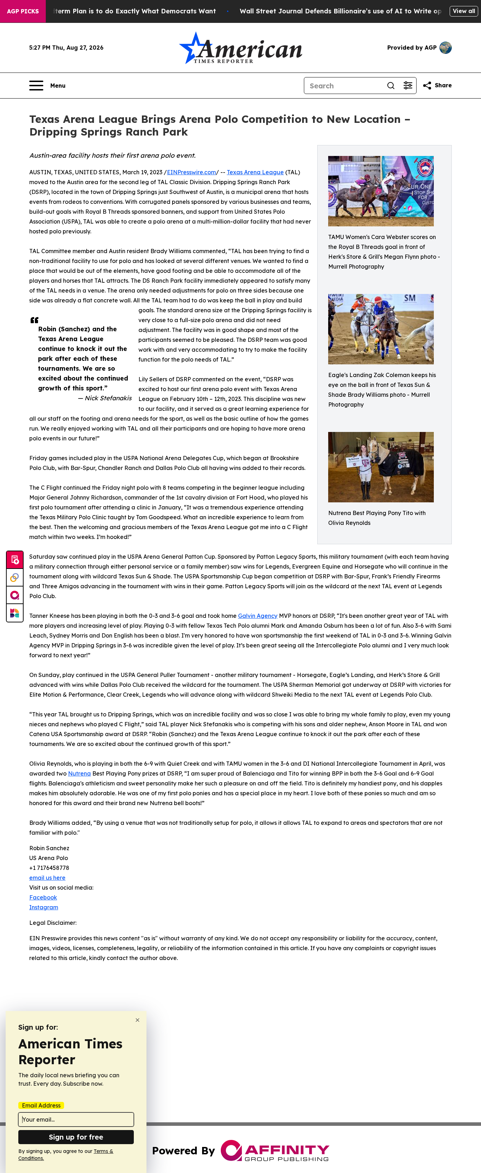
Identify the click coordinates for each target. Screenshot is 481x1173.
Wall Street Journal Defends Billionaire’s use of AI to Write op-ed (346, 11)
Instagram (43, 907)
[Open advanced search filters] (407, 85)
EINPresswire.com (191, 172)
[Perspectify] (15, 577)
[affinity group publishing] (15, 595)
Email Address (41, 1105)
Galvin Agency (257, 615)
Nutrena (79, 773)
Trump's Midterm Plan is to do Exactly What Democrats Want (116, 11)
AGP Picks (23, 11)
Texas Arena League (255, 172)
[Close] (137, 1020)
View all (464, 10)
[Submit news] (15, 560)
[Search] (390, 85)
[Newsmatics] (15, 613)
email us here (47, 877)
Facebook (43, 897)
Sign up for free (76, 1137)
